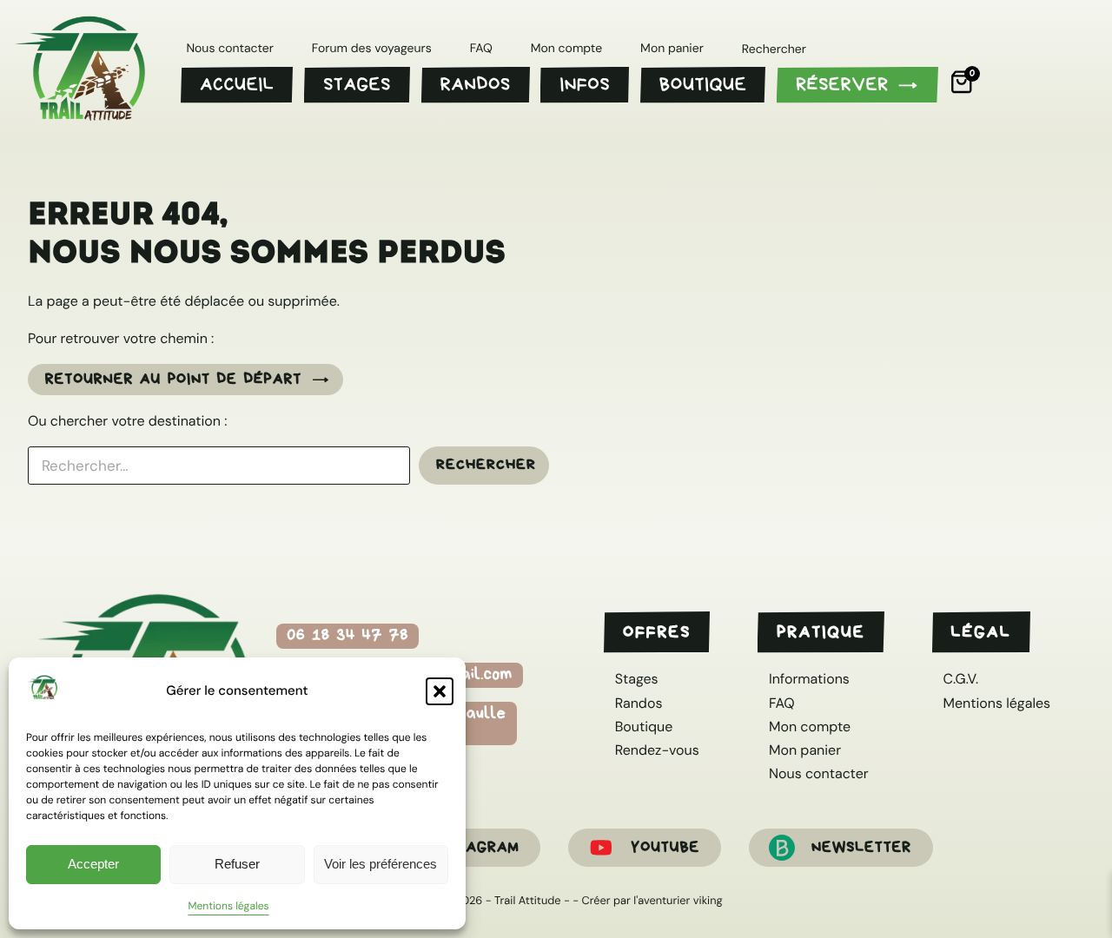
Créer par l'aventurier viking (652, 900)
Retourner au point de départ (173, 378)
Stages (637, 679)
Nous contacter (819, 773)
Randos (639, 703)
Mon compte (810, 726)
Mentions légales (228, 906)
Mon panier (805, 750)
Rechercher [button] (774, 50)
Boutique (644, 726)
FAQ (782, 703)
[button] (439, 691)
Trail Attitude (527, 900)
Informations (809, 679)
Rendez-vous (657, 750)
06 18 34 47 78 (347, 635)
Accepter (93, 863)
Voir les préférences (380, 863)
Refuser (237, 863)
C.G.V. (960, 679)
